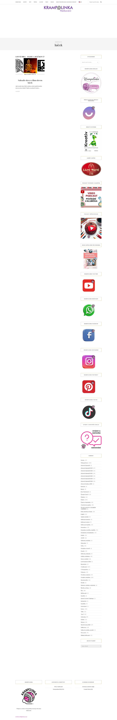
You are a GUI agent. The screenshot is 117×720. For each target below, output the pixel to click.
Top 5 (82, 614)
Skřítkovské (84, 593)
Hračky (82, 535)
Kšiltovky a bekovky (85, 553)
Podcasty (83, 572)
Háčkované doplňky (85, 524)
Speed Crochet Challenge (87, 598)
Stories (82, 460)
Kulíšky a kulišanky (85, 556)
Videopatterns (84, 463)
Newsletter (84, 564)
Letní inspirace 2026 (86, 561)
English (82, 514)
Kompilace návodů (85, 548)
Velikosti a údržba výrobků (87, 630)
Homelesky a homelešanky (87, 532)
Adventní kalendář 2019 (87, 468)
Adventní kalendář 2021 (87, 473)
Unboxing (83, 617)
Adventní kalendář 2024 (87, 481)
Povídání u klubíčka (85, 577)
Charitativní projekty (86, 505)
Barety (82, 489)
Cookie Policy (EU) (88, 689)
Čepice (82, 499)
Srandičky (83, 603)
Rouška (82, 582)
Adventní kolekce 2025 (86, 484)
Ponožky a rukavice (85, 574)
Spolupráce (83, 601)
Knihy (82, 545)
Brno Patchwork (85, 491)
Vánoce (83, 622)
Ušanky (82, 619)
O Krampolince (84, 569)
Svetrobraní (84, 606)
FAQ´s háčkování (58, 686)
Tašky (82, 611)
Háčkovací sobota (85, 522)
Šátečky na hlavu (85, 588)
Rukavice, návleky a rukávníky (88, 585)
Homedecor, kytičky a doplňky (88, 530)
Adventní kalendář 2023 (87, 478)
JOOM (82, 538)
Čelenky (83, 497)
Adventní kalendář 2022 (87, 476)
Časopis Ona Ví (84, 494)
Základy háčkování (85, 635)
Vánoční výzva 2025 (85, 624)
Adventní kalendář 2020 (87, 470)
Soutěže (83, 596)
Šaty (82, 590)
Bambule (83, 486)
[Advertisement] (58, 26)
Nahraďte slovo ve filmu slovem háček (30, 81)
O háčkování (84, 567)
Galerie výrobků (85, 517)
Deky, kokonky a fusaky (86, 511)
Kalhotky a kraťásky (85, 540)
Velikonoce (83, 627)
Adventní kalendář (85, 465)
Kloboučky (83, 543)
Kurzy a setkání (84, 559)
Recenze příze (84, 580)
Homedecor (84, 527)
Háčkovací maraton (85, 519)
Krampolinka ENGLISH (58, 689)
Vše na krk (83, 632)
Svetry (82, 609)
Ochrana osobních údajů (88, 686)
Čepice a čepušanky (86, 502)
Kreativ (82, 551)
